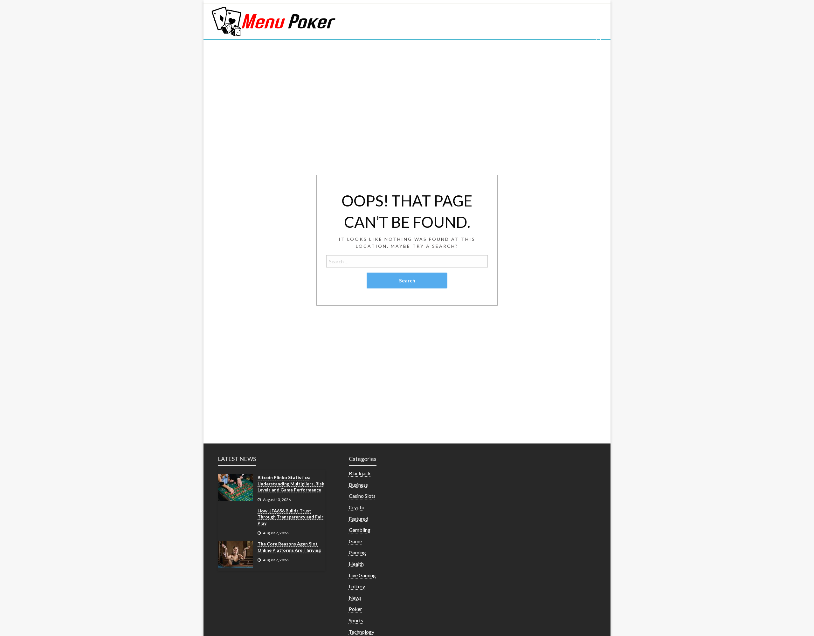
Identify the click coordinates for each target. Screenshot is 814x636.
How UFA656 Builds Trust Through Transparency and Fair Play (290, 517)
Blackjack (360, 473)
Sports (356, 620)
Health (356, 564)
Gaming (357, 552)
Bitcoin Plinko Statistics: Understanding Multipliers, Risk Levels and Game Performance (291, 483)
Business (358, 485)
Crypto (356, 507)
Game (355, 541)
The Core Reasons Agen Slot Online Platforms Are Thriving (289, 547)
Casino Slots (362, 496)
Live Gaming (362, 575)
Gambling (359, 530)
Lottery (357, 586)
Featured (358, 519)
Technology (361, 632)
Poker (355, 609)
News (355, 598)
